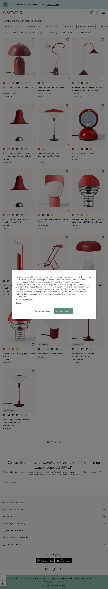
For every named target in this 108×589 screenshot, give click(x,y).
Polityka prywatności (24, 299)
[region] (54, 294)
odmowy (54, 294)
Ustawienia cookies (42, 311)
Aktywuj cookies (63, 311)
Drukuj (18, 303)
